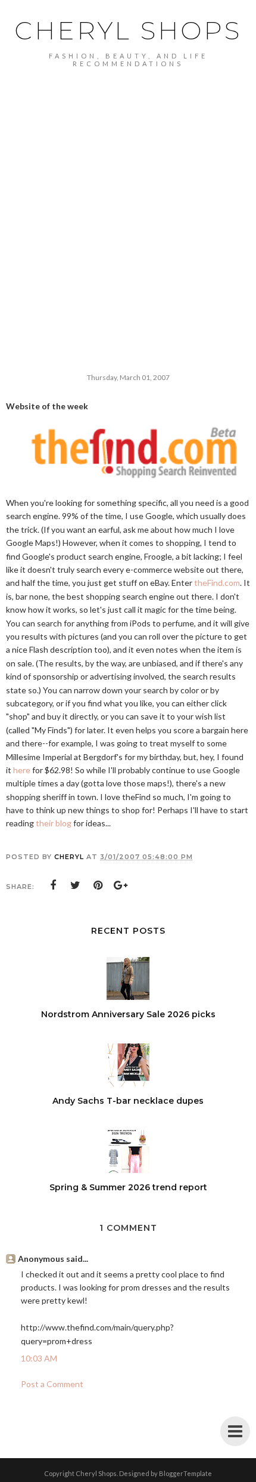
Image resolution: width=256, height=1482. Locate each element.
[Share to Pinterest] (98, 885)
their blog (53, 823)
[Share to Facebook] (53, 885)
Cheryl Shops (128, 30)
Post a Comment (52, 1384)
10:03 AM (39, 1358)
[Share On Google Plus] (120, 885)
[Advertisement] (128, 201)
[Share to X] (75, 885)
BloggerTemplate (185, 1473)
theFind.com (217, 583)
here (21, 770)
